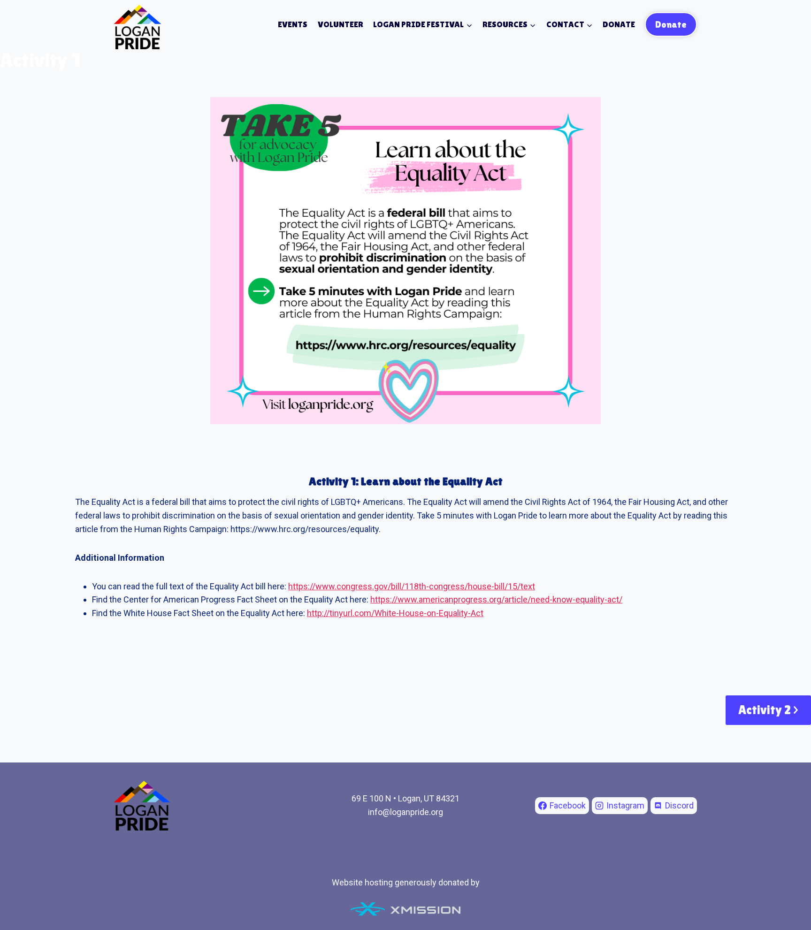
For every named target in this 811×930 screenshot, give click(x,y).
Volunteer (340, 24)
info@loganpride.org (405, 812)
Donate (619, 24)
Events (292, 24)
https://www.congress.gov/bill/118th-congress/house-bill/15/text (411, 586)
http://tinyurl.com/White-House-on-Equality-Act (395, 613)
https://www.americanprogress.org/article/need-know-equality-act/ (496, 599)
